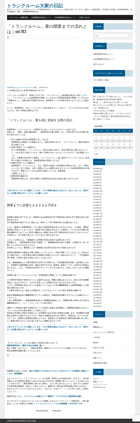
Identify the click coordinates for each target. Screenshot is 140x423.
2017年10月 (97, 241)
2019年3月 (97, 211)
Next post (57, 410)
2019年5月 (97, 205)
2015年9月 (97, 295)
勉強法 (95, 342)
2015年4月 (97, 306)
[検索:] (111, 35)
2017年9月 (97, 244)
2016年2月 (97, 283)
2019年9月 (97, 196)
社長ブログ (97, 352)
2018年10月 (97, 216)
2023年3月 (97, 171)
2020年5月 (97, 182)
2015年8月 (97, 298)
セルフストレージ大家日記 (103, 332)
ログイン (96, 378)
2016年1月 (97, 286)
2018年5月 (97, 230)
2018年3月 (97, 236)
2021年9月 (97, 180)
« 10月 (95, 154)
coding (95, 322)
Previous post (42, 410)
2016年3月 (97, 281)
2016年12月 (97, 261)
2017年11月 (97, 239)
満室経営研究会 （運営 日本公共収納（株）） (26, 345)
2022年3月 (97, 177)
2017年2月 (97, 258)
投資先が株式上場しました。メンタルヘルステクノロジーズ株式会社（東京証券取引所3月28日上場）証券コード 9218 (112, 116)
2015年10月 (97, 292)
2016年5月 (97, 278)
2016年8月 (97, 272)
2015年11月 (97, 289)
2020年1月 (97, 188)
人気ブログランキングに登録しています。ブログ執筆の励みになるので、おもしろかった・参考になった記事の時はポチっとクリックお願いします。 (48, 191)
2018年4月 (97, 233)
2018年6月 (97, 227)
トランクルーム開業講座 (18, 17)
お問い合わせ (84, 17)
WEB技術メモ (98, 327)
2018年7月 (97, 225)
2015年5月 (97, 303)
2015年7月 (97, 300)
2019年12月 (97, 191)
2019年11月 (97, 194)
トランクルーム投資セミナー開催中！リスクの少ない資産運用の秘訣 (52, 396)
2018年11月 (97, 213)
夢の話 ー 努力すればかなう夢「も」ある (110, 102)
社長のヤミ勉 (98, 347)
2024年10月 (97, 168)
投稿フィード (98, 381)
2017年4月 (97, 253)
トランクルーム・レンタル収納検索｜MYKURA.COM (60, 403)
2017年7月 (97, 247)
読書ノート (97, 357)
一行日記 (96, 337)
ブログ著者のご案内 (101, 80)
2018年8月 (97, 222)
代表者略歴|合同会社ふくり (65, 17)
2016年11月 (97, 264)
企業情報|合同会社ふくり (41, 17)
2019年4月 (97, 208)
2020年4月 (97, 185)
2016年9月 (97, 269)
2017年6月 (97, 250)
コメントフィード (100, 384)
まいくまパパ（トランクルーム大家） (26, 87)
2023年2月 (97, 174)
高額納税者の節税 (100, 362)
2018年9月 (97, 219)
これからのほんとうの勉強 (103, 110)
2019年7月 (97, 199)
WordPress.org (99, 387)
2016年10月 (97, 267)
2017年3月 (97, 255)
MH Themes (33, 421)
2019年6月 (97, 202)
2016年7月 (97, 275)
